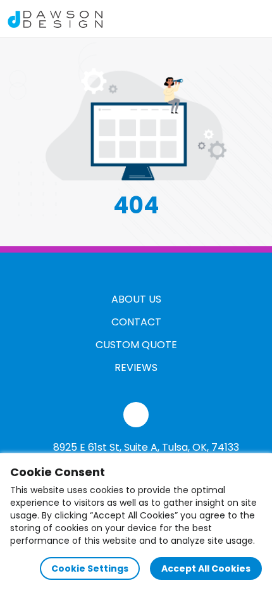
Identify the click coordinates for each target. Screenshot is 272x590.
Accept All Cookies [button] (205, 568)
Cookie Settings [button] (89, 568)
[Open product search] (224, 19)
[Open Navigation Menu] (250, 19)
